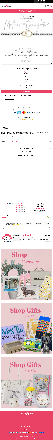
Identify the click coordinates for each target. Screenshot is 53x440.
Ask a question (26, 151)
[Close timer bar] (51, 1)
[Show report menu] (49, 228)
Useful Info (26, 417)
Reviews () (26, 73)
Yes (27, 87)
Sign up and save (26, 426)
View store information (9, 99)
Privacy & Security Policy (21, 438)
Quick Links (26, 422)
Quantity (26, 79)
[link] (26, 238)
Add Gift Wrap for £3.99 (26, 85)
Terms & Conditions (32, 438)
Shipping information (26, 148)
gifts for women (16, 136)
